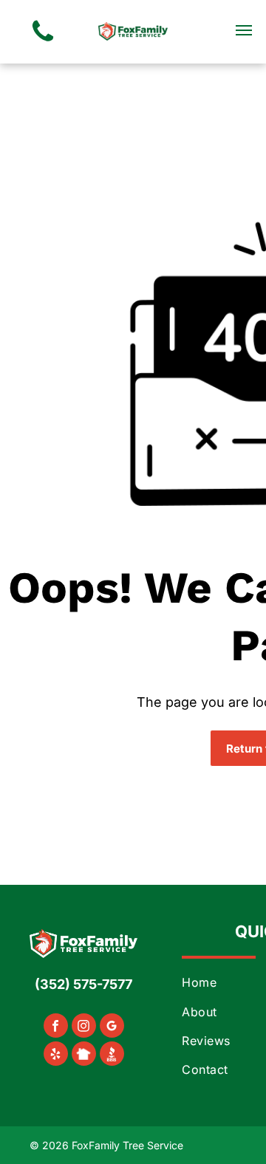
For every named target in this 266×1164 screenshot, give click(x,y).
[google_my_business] (112, 1027)
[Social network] (84, 1055)
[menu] (244, 30)
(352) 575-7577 (83, 984)
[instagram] (84, 1027)
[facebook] (56, 1027)
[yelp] (56, 1055)
